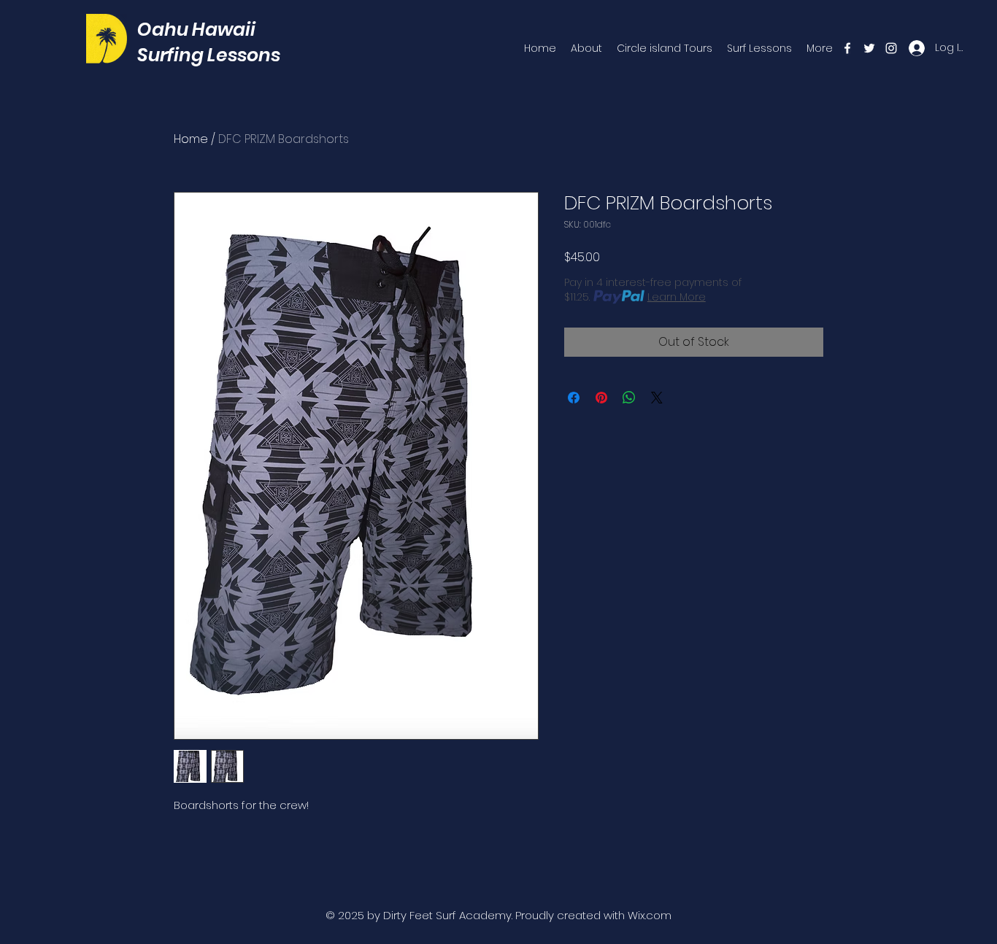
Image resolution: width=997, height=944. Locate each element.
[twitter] (869, 48)
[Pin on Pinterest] (601, 397)
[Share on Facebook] (573, 397)
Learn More (676, 297)
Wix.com (649, 915)
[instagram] (891, 48)
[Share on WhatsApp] (629, 397)
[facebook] (847, 48)
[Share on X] (657, 397)
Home (191, 139)
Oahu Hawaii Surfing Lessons (208, 42)
